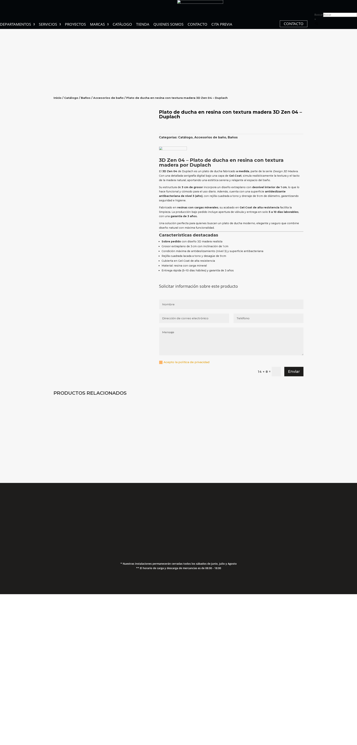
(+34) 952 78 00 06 (136, 517)
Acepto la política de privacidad (187, 362)
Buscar (318, 14)
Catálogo (71, 98)
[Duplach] (173, 149)
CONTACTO (293, 23)
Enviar (294, 371)
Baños (86, 98)
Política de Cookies (305, 531)
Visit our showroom (51, 708)
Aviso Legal (305, 517)
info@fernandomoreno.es (136, 532)
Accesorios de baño (108, 98)
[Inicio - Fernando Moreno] (200, 2)
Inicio (58, 98)
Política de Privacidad (305, 524)
